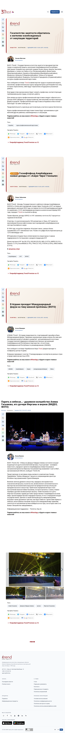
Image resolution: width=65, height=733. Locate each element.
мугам (39, 606)
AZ (58, 729)
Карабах (10, 125)
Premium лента (6, 684)
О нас (35, 681)
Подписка (5, 698)
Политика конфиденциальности (43, 701)
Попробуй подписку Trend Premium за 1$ (24, 142)
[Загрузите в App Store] (7, 723)
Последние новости (7, 681)
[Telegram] (18, 715)
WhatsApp (34, 116)
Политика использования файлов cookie (45, 706)
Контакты (36, 686)
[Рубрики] (62, 12)
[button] (3, 19)
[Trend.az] (7, 12)
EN (55, 729)
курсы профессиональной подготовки (27, 125)
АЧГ (20, 256)
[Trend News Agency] (7, 657)
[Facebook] (7, 715)
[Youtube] (14, 715)
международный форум (40, 369)
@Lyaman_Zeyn (14, 249)
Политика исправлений (40, 691)
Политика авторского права (42, 703)
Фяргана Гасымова (49, 606)
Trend (27, 83)
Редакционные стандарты (41, 689)
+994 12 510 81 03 (6, 671)
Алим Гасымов (12, 606)
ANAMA (10, 369)
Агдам (28, 369)
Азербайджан (12, 256)
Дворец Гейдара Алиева (27, 606)
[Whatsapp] (3, 715)
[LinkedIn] (22, 715)
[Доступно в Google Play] (19, 723)
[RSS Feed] (25, 715)
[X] (11, 715)
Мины (52, 369)
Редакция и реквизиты (40, 684)
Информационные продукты (10, 701)
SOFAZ (27, 256)
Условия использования (40, 698)
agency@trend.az (6, 673)
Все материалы (19, 60)
